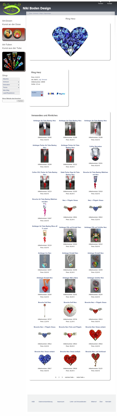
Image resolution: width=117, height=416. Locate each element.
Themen (100, 3)
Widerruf (93, 401)
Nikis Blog (6, 90)
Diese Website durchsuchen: (11, 98)
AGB (33, 401)
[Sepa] (49, 94)
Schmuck (6, 82)
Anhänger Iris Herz (44, 253)
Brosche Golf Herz (44, 302)
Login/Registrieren (9, 93)
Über (101, 401)
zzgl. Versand (43, 79)
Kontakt (109, 3)
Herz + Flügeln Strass (70, 200)
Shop (30, 13)
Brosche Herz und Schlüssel (96, 351)
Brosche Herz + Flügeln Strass (95, 302)
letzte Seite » (81, 377)
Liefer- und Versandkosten (78, 401)
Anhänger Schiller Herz (95, 278)
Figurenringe (47, 13)
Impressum (60, 401)
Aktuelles (6, 79)
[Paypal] (60, 94)
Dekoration (6, 84)
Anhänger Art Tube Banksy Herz (44, 121)
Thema (5, 87)
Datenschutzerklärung (45, 401)
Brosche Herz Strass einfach (96, 327)
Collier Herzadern (95, 146)
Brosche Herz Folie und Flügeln (70, 327)
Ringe (41, 13)
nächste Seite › (69, 377)
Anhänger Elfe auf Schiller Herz (95, 227)
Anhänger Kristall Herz (70, 253)
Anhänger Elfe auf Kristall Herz (70, 227)
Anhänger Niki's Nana (70, 278)
